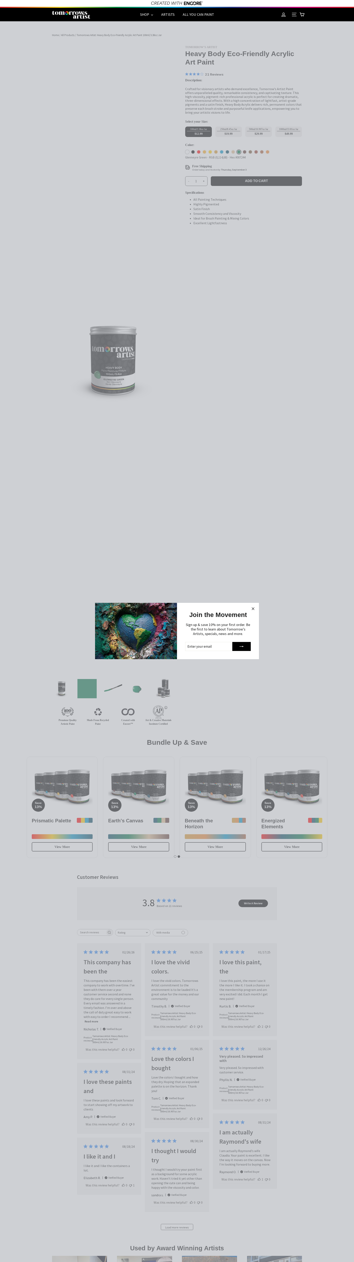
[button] (302, 14)
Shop (145, 14)
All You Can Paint (198, 14)
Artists (168, 14)
